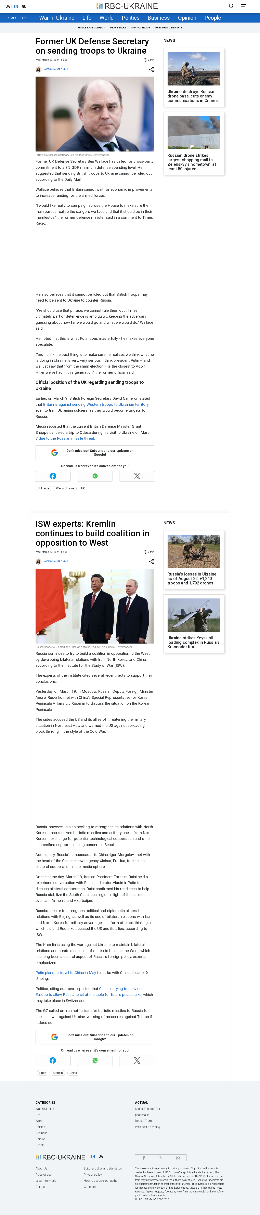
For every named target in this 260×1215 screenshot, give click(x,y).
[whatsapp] (177, 1157)
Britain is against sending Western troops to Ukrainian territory (95, 404)
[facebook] (143, 1157)
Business (159, 18)
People (213, 18)
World (107, 18)
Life (86, 18)
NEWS (169, 40)
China (73, 1072)
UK (83, 488)
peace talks (118, 27)
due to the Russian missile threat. (67, 438)
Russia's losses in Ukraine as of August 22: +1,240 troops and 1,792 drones (192, 578)
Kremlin (58, 1072)
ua (7, 6)
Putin (42, 1072)
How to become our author (101, 1180)
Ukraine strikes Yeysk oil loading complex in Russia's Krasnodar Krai (194, 642)
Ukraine (44, 488)
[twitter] (160, 1157)
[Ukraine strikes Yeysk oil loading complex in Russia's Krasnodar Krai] (194, 615)
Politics (131, 18)
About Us (41, 1168)
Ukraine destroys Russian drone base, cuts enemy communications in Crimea (193, 96)
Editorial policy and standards (103, 1168)
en (16, 6)
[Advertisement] (94, 258)
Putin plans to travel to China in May (66, 972)
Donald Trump (140, 27)
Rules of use (43, 1174)
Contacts (90, 1186)
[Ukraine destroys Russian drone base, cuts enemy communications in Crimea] (194, 69)
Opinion (187, 18)
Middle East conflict (91, 27)
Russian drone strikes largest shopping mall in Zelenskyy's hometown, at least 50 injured (192, 162)
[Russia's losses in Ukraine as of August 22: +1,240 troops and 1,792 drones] (194, 552)
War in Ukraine (56, 18)
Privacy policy (93, 1174)
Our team (41, 1186)
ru (24, 6)
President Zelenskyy (168, 27)
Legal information (47, 1180)
